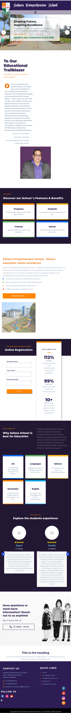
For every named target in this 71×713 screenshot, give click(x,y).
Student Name (12, 361)
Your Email (11, 370)
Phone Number (12, 379)
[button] (35, 12)
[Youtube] (11, 696)
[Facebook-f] (2, 696)
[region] (35, 32)
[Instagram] (7, 696)
